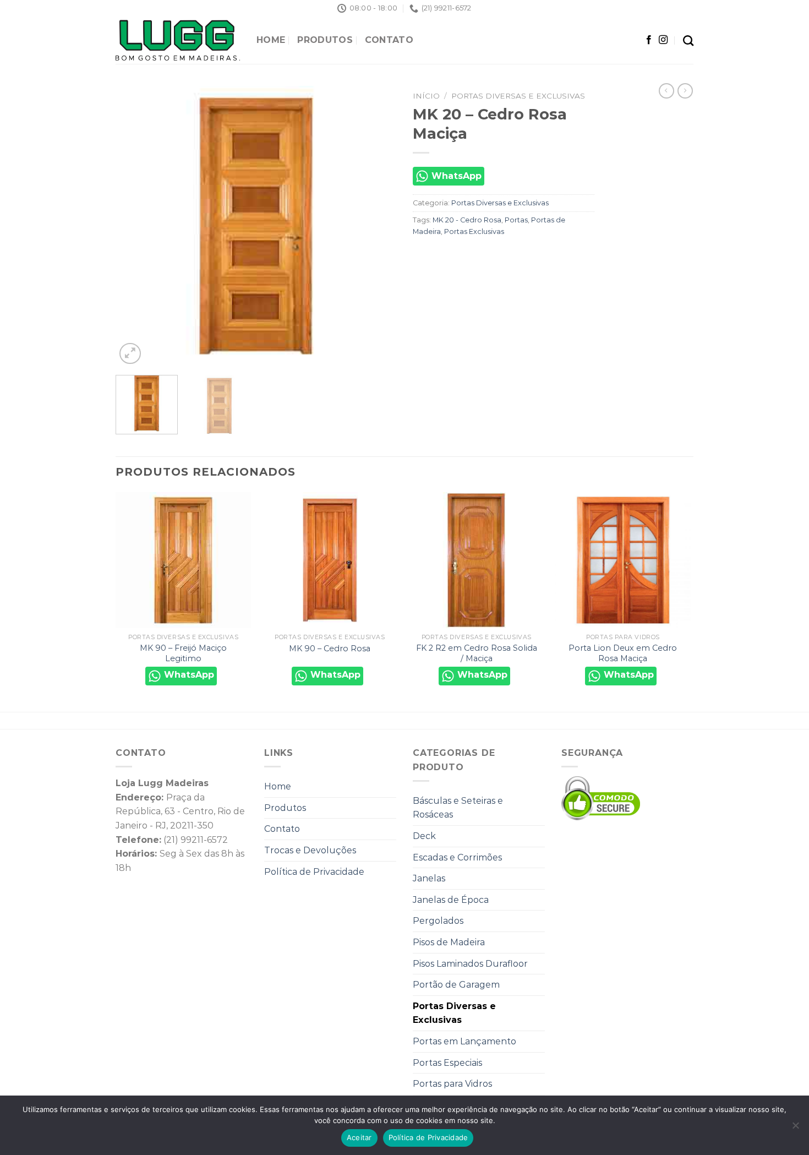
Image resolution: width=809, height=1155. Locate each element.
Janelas (429, 878)
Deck (424, 836)
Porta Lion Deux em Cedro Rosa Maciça (623, 653)
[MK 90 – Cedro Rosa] (330, 560)
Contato (389, 40)
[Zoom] (130, 353)
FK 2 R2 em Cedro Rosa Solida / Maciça (476, 653)
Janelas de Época (451, 900)
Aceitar (359, 1137)
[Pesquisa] (688, 40)
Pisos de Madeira (449, 942)
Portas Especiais (447, 1063)
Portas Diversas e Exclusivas (518, 95)
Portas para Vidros (452, 1083)
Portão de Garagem (456, 984)
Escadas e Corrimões (457, 857)
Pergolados (438, 921)
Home (270, 40)
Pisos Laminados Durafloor (470, 963)
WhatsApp (455, 176)
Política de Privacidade (314, 872)
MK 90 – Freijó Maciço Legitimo (183, 653)
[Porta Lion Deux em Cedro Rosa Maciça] (623, 560)
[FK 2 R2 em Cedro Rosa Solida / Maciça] (476, 560)
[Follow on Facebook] (648, 40)
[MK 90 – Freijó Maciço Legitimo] (184, 560)
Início (426, 95)
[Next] (377, 226)
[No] (795, 1128)
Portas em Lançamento (464, 1041)
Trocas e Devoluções (310, 850)
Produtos (325, 40)
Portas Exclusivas (474, 231)
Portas (516, 220)
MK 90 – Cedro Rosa (329, 648)
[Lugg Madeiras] (178, 40)
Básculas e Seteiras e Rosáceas (458, 808)
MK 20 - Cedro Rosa (467, 220)
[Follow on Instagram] (663, 40)
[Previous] (135, 226)
